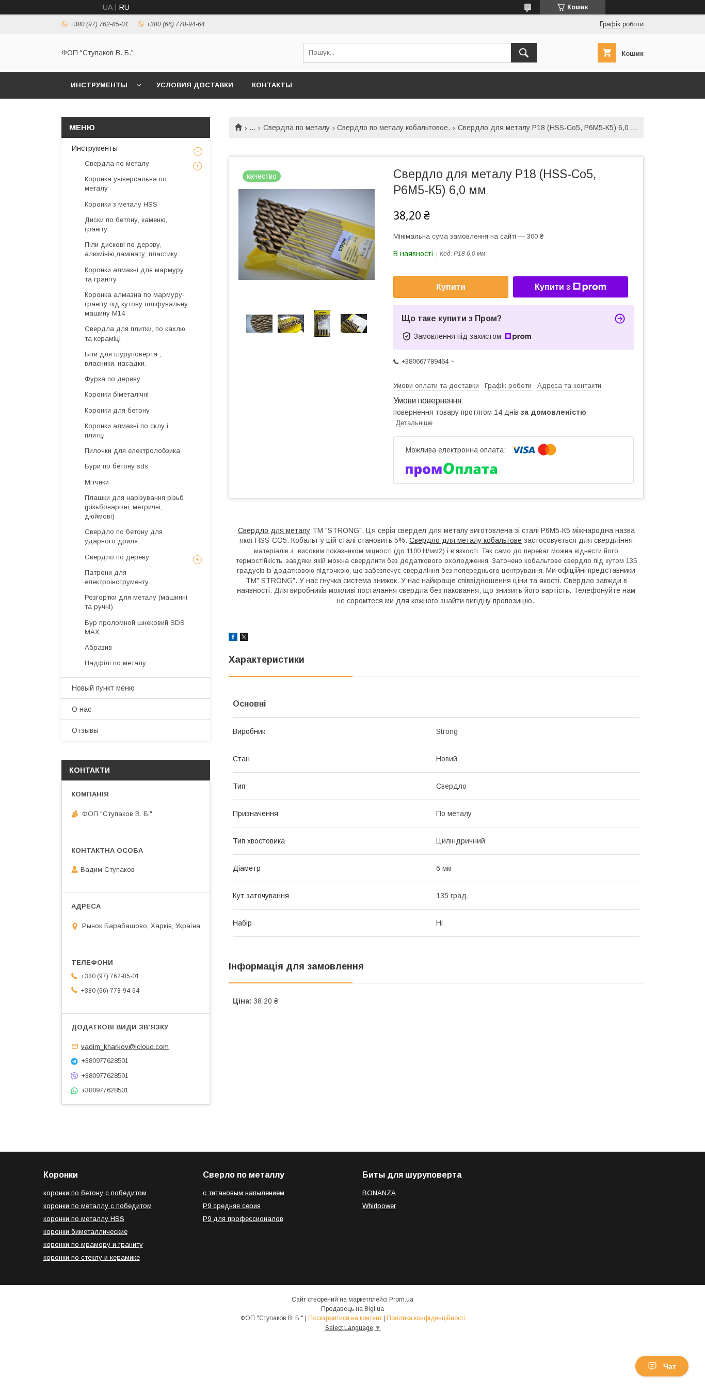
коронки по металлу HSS (83, 1219)
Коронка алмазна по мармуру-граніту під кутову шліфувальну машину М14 (136, 304)
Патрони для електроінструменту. (117, 577)
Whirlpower (379, 1206)
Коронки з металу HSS (121, 204)
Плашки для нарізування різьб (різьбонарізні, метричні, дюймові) (134, 507)
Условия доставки (194, 85)
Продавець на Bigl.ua (352, 1308)
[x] (244, 638)
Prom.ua (401, 1299)
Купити (451, 287)
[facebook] (233, 638)
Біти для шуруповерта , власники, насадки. (123, 358)
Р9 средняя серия (232, 1206)
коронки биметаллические (85, 1231)
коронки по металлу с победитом (97, 1206)
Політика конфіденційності (426, 1318)
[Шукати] (524, 52)
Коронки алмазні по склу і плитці (126, 430)
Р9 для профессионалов (243, 1219)
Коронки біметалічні (117, 394)
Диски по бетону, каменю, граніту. (126, 224)
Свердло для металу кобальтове (465, 540)
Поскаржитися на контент (345, 1318)
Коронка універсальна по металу (126, 183)
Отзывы (85, 730)
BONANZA (379, 1193)
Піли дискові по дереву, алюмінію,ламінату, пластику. (132, 249)
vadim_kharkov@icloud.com (125, 1046)
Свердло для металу (274, 530)
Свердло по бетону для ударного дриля (124, 536)
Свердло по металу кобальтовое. (393, 127)
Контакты (272, 85)
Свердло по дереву (117, 557)
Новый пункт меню (103, 688)
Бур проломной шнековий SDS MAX (135, 627)
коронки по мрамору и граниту (93, 1244)
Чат (669, 1366)
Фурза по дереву (112, 379)
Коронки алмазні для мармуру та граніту (134, 274)
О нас (81, 709)
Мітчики (97, 482)
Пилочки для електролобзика (132, 451)
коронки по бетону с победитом (95, 1193)
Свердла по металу (296, 127)
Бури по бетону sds (116, 466)
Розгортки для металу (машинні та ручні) (136, 602)
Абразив (98, 647)
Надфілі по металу (115, 663)
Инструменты (99, 85)
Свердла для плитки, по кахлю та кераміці (135, 333)
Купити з (552, 287)
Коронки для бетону (117, 410)
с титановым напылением (243, 1193)
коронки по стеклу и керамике (91, 1257)
